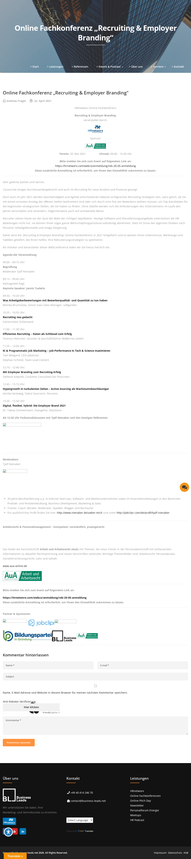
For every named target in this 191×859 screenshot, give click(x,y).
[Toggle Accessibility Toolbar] (8, 832)
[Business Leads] (27, 29)
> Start (34, 66)
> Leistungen (55, 66)
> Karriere (157, 66)
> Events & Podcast (108, 66)
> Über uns (136, 66)
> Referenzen (80, 66)
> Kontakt (178, 66)
